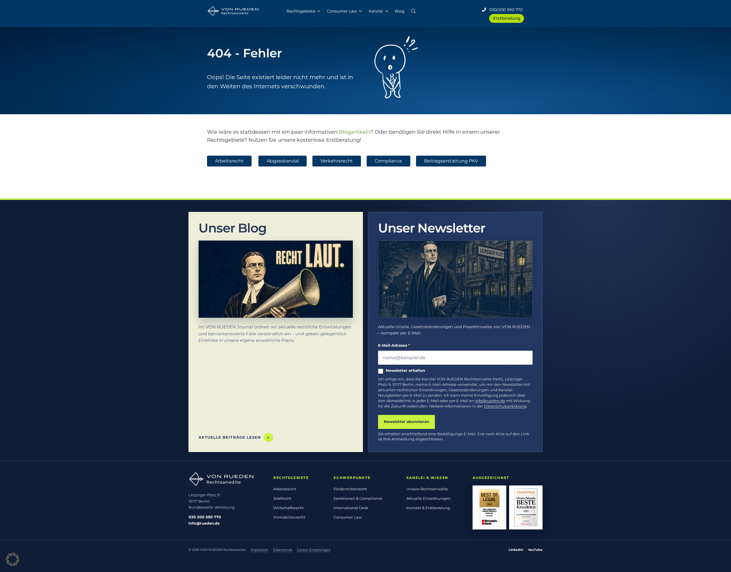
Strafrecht (282, 498)
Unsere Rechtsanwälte (427, 489)
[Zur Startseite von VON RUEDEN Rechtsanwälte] (224, 479)
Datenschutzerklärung (505, 406)
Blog (400, 11)
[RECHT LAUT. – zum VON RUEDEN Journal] (275, 279)
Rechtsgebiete (300, 11)
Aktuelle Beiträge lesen (234, 437)
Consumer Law (342, 11)
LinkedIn (516, 550)
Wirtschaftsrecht (288, 507)
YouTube (535, 550)
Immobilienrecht (289, 517)
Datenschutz (282, 550)
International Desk (351, 507)
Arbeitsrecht (229, 161)
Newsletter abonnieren (406, 421)
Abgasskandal (283, 161)
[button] (413, 10)
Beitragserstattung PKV (451, 161)
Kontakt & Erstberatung (428, 507)
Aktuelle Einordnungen (428, 498)
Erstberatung (506, 18)
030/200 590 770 (504, 9)
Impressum (259, 550)
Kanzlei (376, 11)
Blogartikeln (354, 132)
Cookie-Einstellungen (314, 550)
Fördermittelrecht (350, 489)
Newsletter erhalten (405, 370)
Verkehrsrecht (336, 161)
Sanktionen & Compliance (358, 498)
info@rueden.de (490, 401)
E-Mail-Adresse (394, 345)
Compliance (388, 161)
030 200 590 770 (204, 517)
